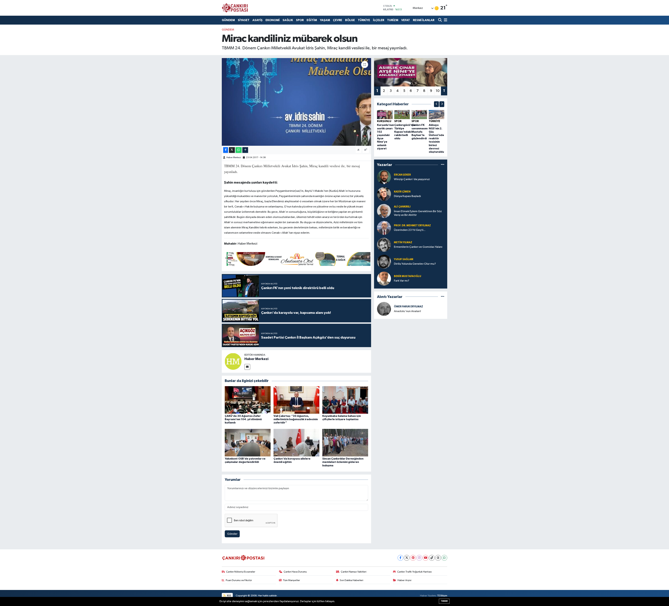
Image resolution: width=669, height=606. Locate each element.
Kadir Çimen (402, 191)
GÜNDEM (228, 20)
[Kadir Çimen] (384, 193)
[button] (436, 104)
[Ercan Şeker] (384, 177)
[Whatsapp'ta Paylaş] (239, 150)
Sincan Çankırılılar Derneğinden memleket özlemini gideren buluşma (342, 462)
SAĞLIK (288, 20)
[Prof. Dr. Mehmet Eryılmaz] (384, 227)
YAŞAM (325, 20)
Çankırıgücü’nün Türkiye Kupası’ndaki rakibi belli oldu (405, 132)
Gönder (232, 533)
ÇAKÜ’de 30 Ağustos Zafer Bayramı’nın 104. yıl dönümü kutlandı (243, 419)
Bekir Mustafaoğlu (407, 276)
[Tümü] (442, 164)
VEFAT (405, 20)
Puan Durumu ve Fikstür (239, 580)
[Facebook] (400, 558)
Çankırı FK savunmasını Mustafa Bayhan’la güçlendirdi (420, 132)
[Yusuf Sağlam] (384, 261)
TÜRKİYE (364, 20)
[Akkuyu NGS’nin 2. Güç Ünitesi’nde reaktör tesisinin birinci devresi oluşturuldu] (436, 114)
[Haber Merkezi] (233, 361)
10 (438, 91)
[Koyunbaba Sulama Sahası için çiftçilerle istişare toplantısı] (345, 399)
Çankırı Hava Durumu (295, 571)
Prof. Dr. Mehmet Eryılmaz (412, 225)
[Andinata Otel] (297, 258)
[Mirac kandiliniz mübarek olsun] (296, 102)
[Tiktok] (432, 558)
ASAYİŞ (257, 20)
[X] (407, 558)
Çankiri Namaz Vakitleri (353, 571)
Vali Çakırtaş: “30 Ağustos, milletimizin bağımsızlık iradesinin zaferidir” (296, 419)
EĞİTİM (312, 20)
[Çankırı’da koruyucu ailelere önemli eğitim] (296, 442)
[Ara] (440, 20)
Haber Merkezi (233, 157)
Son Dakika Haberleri (351, 580)
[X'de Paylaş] (232, 150)
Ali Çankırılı (402, 206)
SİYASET (243, 20)
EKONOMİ (273, 20)
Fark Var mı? (401, 280)
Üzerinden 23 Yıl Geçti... (409, 230)
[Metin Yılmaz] (384, 244)
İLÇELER (378, 20)
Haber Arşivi (404, 580)
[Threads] (438, 558)
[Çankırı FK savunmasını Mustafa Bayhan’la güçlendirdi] (419, 114)
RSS (228, 595)
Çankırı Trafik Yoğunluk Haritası (414, 571)
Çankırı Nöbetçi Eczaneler (240, 571)
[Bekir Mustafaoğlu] (384, 278)
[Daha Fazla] (245, 150)
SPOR (300, 20)
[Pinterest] (413, 558)
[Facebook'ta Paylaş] (225, 150)
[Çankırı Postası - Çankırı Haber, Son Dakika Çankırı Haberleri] (235, 8)
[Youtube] (425, 558)
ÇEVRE (337, 20)
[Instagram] (419, 558)
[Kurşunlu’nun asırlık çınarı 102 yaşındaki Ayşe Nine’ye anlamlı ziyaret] (385, 114)
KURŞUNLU (384, 121)
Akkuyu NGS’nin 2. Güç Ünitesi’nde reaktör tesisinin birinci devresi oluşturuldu (436, 138)
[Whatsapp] (444, 558)
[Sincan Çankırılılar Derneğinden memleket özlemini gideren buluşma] (345, 442)
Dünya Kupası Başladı (407, 196)
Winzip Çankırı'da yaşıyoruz (412, 179)
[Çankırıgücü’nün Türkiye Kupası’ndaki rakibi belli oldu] (402, 114)
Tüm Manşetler (291, 580)
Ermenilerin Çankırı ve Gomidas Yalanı (418, 246)
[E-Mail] (247, 367)
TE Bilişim (442, 595)
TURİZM (392, 20)
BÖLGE (350, 20)
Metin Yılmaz (403, 242)
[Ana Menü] (445, 20)
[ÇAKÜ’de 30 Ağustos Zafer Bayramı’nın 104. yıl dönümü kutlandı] (248, 399)
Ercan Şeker (402, 174)
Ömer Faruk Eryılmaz (408, 306)
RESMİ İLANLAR (423, 20)
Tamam (444, 601)
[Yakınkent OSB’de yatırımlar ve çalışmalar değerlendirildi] (248, 442)
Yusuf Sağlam (403, 259)
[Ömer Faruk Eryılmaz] (384, 308)
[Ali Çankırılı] (384, 210)
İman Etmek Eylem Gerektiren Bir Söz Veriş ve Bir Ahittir (418, 213)
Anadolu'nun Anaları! (407, 311)
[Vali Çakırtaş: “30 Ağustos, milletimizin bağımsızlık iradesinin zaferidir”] (296, 399)
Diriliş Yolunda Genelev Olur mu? (415, 263)
